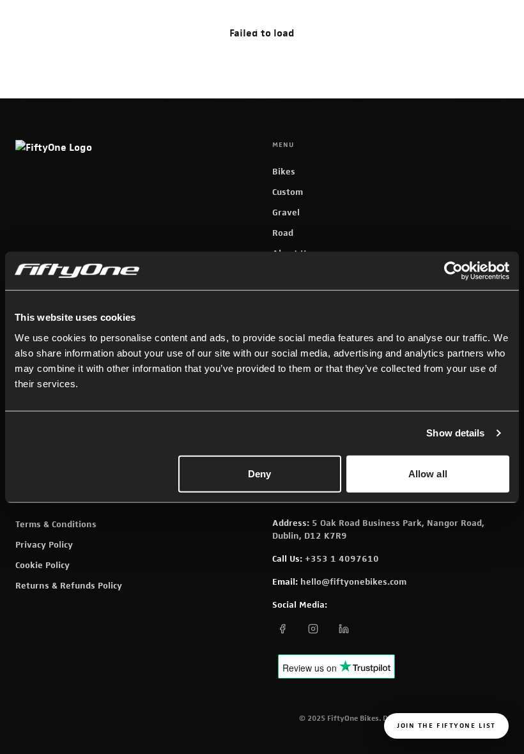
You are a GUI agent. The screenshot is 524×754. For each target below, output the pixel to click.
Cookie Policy (42, 565)
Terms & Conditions (55, 524)
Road (282, 232)
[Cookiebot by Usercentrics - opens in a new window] (453, 271)
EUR (338, 25)
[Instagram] (313, 629)
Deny (259, 473)
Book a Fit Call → (433, 24)
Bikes (283, 171)
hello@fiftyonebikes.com (353, 581)
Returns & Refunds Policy (68, 585)
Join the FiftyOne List (446, 725)
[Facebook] (282, 629)
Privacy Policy (44, 544)
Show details (455, 432)
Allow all (427, 473)
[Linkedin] (344, 629)
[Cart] (254, 25)
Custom (287, 192)
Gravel (286, 212)
